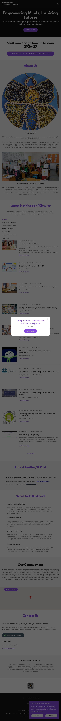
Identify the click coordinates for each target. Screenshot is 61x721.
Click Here (30, 331)
